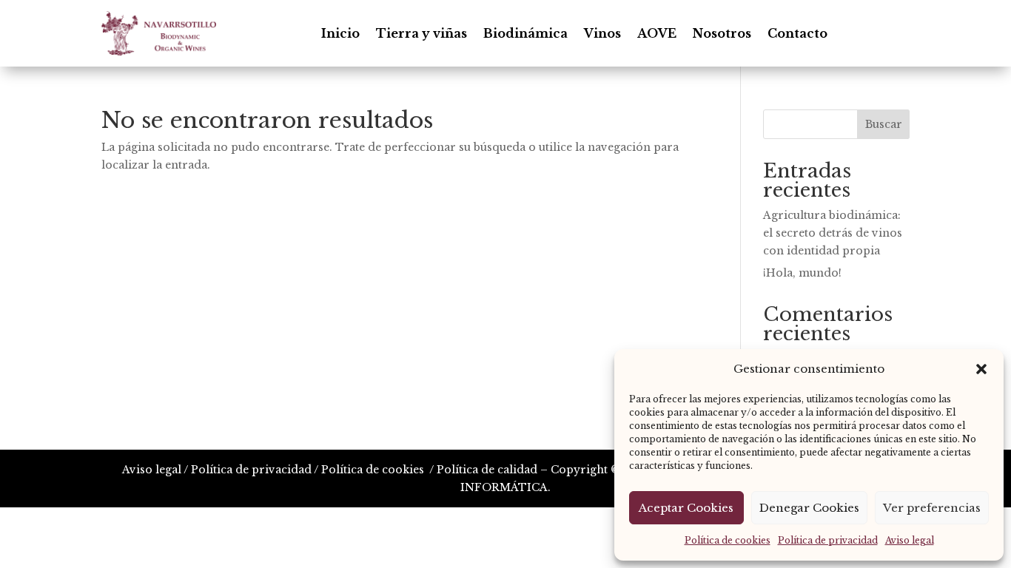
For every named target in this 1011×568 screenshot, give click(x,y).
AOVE (656, 33)
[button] (981, 369)
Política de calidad (487, 469)
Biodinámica (525, 33)
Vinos (602, 33)
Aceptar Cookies (686, 508)
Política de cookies (727, 540)
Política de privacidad (828, 540)
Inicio (340, 33)
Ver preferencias (932, 508)
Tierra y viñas (421, 33)
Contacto (797, 33)
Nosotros (722, 33)
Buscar (883, 124)
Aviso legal (909, 540)
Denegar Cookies (809, 508)
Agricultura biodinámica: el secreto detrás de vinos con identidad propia (832, 233)
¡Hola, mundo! (802, 273)
